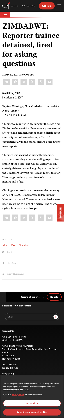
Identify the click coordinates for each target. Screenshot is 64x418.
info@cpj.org (8, 373)
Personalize (32, 403)
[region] (32, 396)
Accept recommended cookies (32, 412)
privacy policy (18, 395)
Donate (54, 296)
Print (9, 252)
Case (5, 14)
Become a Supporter (30, 296)
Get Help (47, 5)
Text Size (11, 263)
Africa (5, 245)
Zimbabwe (23, 245)
